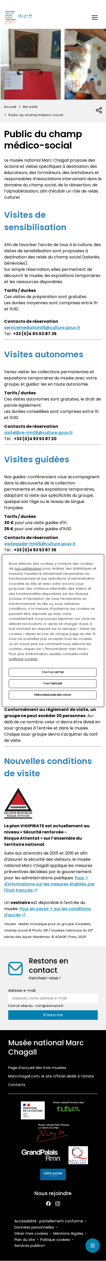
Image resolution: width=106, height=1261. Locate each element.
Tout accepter (53, 672)
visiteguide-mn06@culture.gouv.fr (40, 544)
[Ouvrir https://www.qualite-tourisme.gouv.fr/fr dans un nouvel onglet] (78, 1156)
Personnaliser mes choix (52, 695)
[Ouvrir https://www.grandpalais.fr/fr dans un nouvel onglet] (41, 1156)
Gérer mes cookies (31, 1233)
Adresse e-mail (22, 990)
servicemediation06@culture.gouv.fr (42, 328)
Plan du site (24, 1239)
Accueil (10, 107)
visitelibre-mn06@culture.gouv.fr (38, 433)
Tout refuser (52, 683)
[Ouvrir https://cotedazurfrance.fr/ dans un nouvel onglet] (53, 1175)
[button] (94, 17)
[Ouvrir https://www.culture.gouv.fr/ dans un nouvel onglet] (33, 1111)
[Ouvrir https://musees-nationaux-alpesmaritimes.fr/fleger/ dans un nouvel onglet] (68, 1111)
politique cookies (23, 658)
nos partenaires (27, 568)
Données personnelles (34, 1227)
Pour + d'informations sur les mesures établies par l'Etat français (49, 884)
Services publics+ (29, 1245)
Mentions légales (68, 1233)
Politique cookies (55, 1239)
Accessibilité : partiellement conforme (48, 1221)
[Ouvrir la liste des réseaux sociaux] (99, 110)
